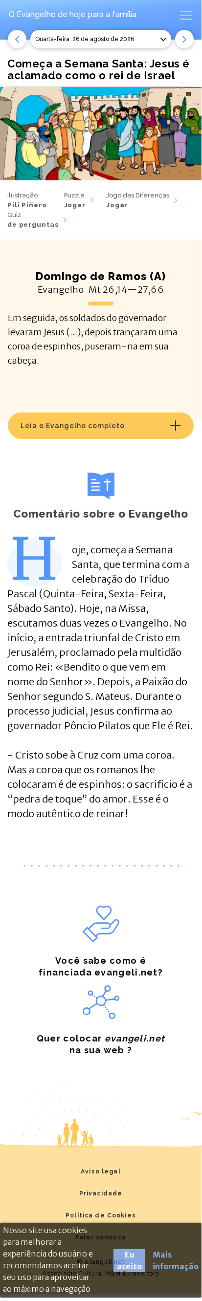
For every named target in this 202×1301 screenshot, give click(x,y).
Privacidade (101, 1193)
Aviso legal (101, 1171)
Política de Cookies (101, 1215)
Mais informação (176, 1260)
